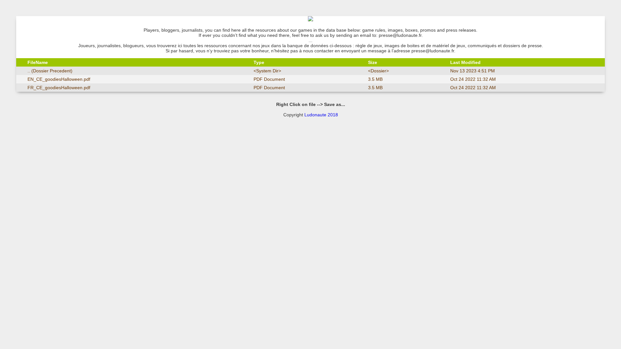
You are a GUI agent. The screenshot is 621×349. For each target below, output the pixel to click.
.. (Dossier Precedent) (49, 70)
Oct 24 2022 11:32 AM (473, 79)
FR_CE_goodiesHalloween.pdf (58, 87)
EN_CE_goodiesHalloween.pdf (58, 79)
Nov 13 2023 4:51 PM (472, 70)
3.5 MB (375, 79)
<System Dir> (267, 70)
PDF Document (269, 79)
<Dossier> (378, 70)
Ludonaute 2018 (321, 114)
